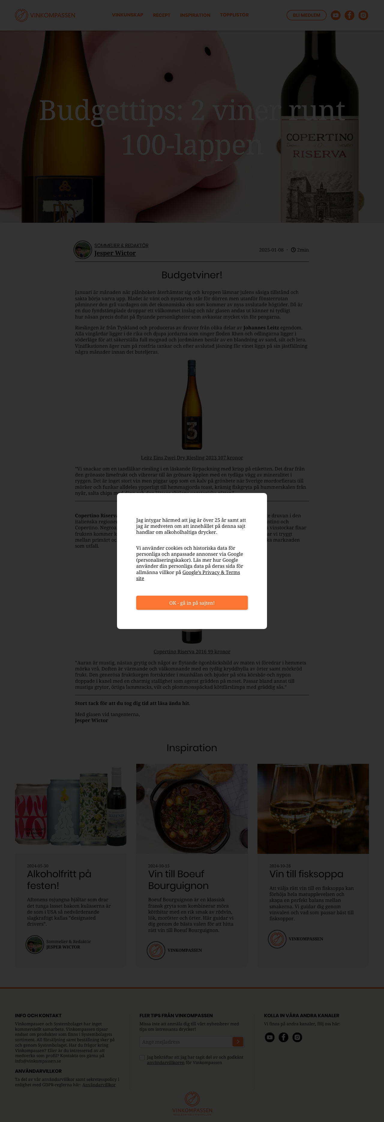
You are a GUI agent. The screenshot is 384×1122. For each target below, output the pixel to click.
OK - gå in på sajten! (192, 603)
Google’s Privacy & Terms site (188, 575)
